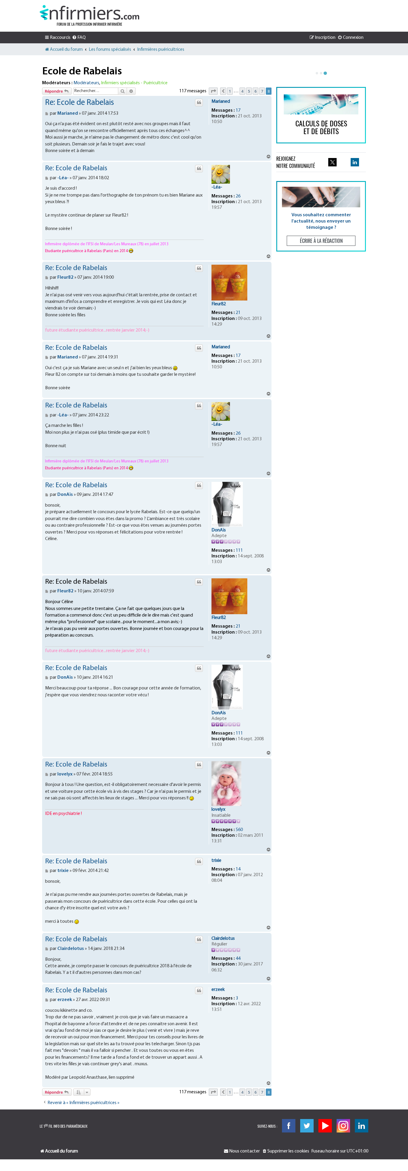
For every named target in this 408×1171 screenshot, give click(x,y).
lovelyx (218, 809)
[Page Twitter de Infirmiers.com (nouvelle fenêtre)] (332, 162)
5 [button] (249, 91)
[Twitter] (307, 1125)
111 (239, 550)
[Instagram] (343, 1125)
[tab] (317, 73)
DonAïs (218, 530)
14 (238, 869)
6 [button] (255, 91)
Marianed (220, 101)
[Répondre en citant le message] (199, 102)
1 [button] (230, 91)
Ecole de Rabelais (82, 71)
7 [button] (262, 91)
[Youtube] (325, 1125)
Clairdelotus (223, 938)
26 (238, 196)
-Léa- (216, 187)
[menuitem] (79, 37)
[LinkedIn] (361, 1125)
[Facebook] (288, 1125)
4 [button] (242, 91)
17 (238, 110)
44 (238, 958)
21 (238, 312)
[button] (213, 91)
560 (239, 829)
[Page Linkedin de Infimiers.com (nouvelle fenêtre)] (355, 162)
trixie (216, 860)
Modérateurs (86, 83)
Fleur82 (218, 304)
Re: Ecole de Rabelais (79, 103)
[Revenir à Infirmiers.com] (89, 12)
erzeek (218, 989)
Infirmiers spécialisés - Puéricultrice (134, 83)
